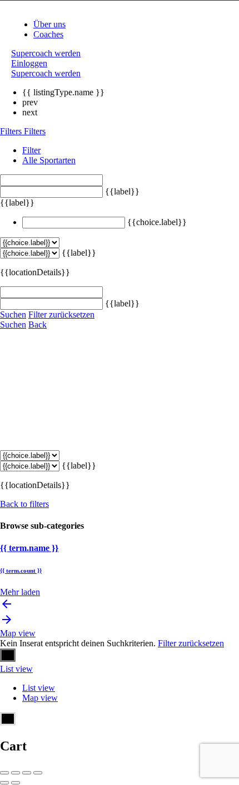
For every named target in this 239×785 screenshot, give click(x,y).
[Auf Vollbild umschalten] (26, 772)
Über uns (49, 24)
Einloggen (29, 63)
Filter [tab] (31, 150)
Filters (12, 131)
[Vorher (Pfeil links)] (4, 782)
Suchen (13, 314)
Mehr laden (20, 592)
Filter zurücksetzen (61, 314)
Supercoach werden (46, 53)
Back (37, 324)
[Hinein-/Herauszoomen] (37, 772)
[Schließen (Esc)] (4, 772)
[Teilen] (15, 772)
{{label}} (122, 191)
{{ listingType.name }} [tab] (63, 92)
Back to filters (24, 504)
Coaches (48, 34)
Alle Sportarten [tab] (49, 160)
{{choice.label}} (157, 222)
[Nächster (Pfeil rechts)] (15, 782)
